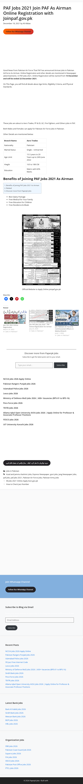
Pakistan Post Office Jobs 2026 (18, 764)
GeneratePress (54, 780)
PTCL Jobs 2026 (11, 768)
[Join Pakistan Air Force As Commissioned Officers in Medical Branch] (67, 318)
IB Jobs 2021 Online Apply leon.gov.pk (22, 481)
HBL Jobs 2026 (11, 724)
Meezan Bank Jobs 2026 (15, 716)
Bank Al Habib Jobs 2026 (15, 709)
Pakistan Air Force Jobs (32, 477)
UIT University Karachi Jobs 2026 (18, 424)
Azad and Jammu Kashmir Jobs (19, 474)
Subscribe (61, 365)
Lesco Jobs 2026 (10, 393)
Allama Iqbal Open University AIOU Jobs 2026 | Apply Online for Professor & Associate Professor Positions (38, 413)
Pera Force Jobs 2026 (12, 403)
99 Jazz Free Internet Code (16, 662)
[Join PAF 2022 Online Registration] (15, 317)
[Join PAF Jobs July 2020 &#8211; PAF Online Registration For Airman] (41, 316)
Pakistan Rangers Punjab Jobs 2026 (19, 383)
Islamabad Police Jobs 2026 (15, 388)
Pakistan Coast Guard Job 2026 (18, 750)
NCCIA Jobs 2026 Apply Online (17, 379)
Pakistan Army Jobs (51, 477)
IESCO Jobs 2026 (12, 761)
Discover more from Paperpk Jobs (18, 191)
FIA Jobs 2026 (11, 757)
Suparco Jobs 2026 (13, 753)
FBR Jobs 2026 (11, 746)
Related (9, 188)
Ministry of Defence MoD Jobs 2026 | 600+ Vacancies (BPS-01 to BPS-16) (36, 398)
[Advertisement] (41, 53)
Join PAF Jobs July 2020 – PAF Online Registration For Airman (40, 325)
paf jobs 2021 (16, 477)
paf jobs (6, 477)
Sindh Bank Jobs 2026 (14, 673)
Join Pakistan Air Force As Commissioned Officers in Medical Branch (64, 329)
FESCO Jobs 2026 (10, 419)
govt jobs (54, 474)
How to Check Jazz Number (17, 484)
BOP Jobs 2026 (11, 720)
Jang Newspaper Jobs (67, 474)
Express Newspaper (41, 474)
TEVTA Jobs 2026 (10, 408)
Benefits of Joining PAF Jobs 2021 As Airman (22, 185)
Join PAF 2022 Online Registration (10, 326)
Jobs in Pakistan (57, 128)
